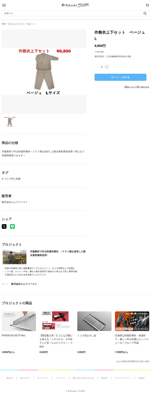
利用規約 (141, 378)
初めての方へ (25, 378)
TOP (3, 24)
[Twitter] (4, 226)
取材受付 (104, 378)
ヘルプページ (60, 378)
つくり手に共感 (12, 179)
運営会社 (9, 378)
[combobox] (74, 13)
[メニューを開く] (3, 5)
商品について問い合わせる (136, 87)
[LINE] (12, 226)
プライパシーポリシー (123, 378)
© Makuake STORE (75, 391)
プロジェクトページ (16, 24)
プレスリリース (43, 378)
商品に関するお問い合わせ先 (83, 378)
